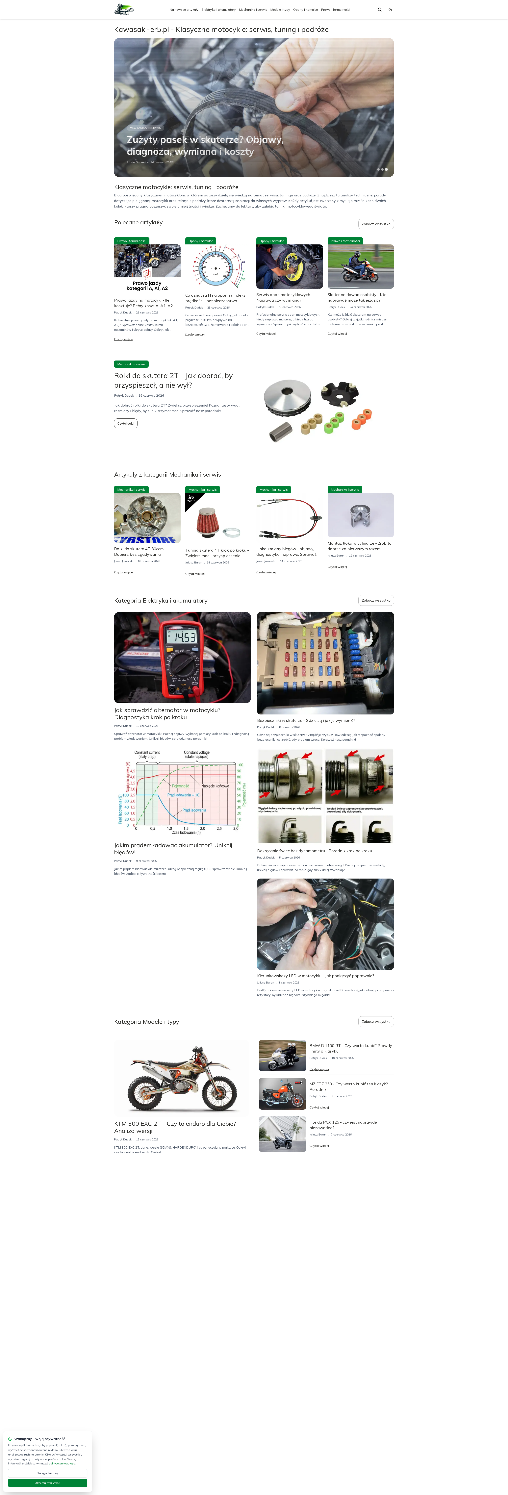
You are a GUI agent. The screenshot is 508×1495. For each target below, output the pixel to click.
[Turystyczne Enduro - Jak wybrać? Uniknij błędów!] (254, 107)
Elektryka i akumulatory (219, 10)
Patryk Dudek (123, 312)
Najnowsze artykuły (184, 10)
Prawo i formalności (335, 10)
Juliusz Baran (193, 562)
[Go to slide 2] (382, 169)
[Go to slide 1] (378, 169)
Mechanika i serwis (253, 10)
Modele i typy (280, 10)
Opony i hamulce (305, 10)
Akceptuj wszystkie (47, 1483)
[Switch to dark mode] (390, 9)
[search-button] (380, 9)
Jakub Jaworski (136, 162)
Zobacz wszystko (376, 224)
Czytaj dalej (125, 423)
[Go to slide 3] (386, 169)
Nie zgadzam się (48, 1473)
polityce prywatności (62, 1463)
